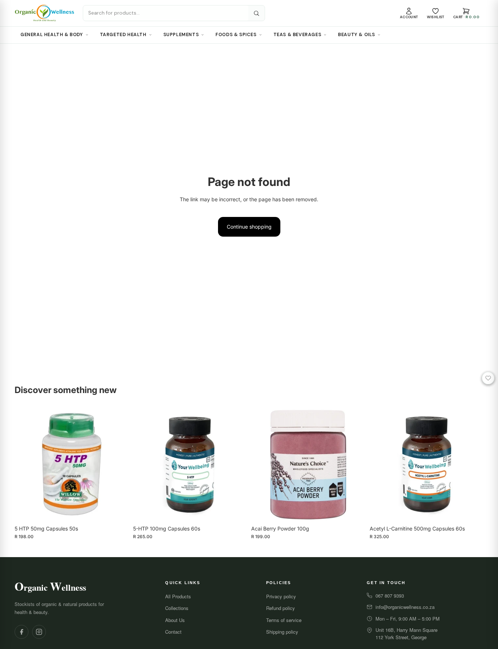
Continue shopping (249, 227)
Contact (173, 631)
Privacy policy (281, 596)
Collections (176, 608)
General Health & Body (51, 35)
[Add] (117, 510)
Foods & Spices (235, 35)
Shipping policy (282, 631)
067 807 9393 (390, 595)
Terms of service (283, 620)
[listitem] (409, 13)
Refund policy (280, 608)
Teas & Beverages (297, 35)
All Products (178, 596)
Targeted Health (123, 35)
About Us (175, 620)
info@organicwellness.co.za (405, 606)
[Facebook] (21, 632)
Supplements (181, 35)
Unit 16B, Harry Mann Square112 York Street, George (406, 633)
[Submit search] (256, 13)
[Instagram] (39, 632)
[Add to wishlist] (488, 378)
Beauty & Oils (356, 35)
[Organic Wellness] (44, 13)
